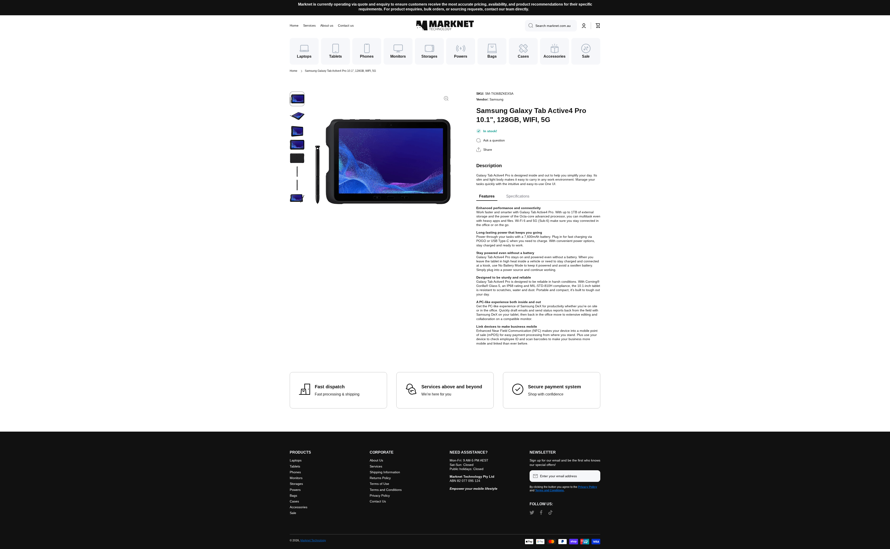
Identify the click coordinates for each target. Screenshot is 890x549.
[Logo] (445, 25)
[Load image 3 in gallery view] (297, 131)
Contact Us (378, 501)
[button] (598, 25)
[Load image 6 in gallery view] (297, 171)
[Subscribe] (594, 476)
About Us (376, 460)
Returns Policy (380, 478)
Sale (293, 513)
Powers (295, 490)
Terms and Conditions (386, 490)
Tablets (295, 466)
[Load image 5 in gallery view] (297, 158)
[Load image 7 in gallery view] (297, 185)
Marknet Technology (313, 540)
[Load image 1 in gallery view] (297, 98)
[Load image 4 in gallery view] (297, 144)
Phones (295, 472)
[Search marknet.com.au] (529, 25)
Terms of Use (379, 484)
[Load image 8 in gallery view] (297, 198)
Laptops (296, 460)
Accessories (298, 507)
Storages (296, 484)
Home (293, 70)
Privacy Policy (380, 495)
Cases (294, 501)
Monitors (296, 478)
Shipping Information (385, 472)
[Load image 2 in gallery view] (297, 116)
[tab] (486, 196)
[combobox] (551, 25)
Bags (293, 495)
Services (376, 466)
